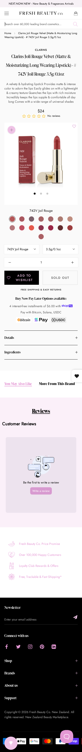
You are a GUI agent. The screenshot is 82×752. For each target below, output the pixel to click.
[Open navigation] (6, 13)
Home (7, 33)
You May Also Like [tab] (18, 383)
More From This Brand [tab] (57, 383)
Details (9, 337)
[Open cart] (76, 13)
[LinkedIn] (54, 646)
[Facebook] (6, 646)
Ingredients (12, 352)
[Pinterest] (42, 646)
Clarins (41, 50)
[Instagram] (30, 646)
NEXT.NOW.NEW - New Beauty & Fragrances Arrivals (41, 4)
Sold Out (60, 278)
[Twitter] (18, 646)
